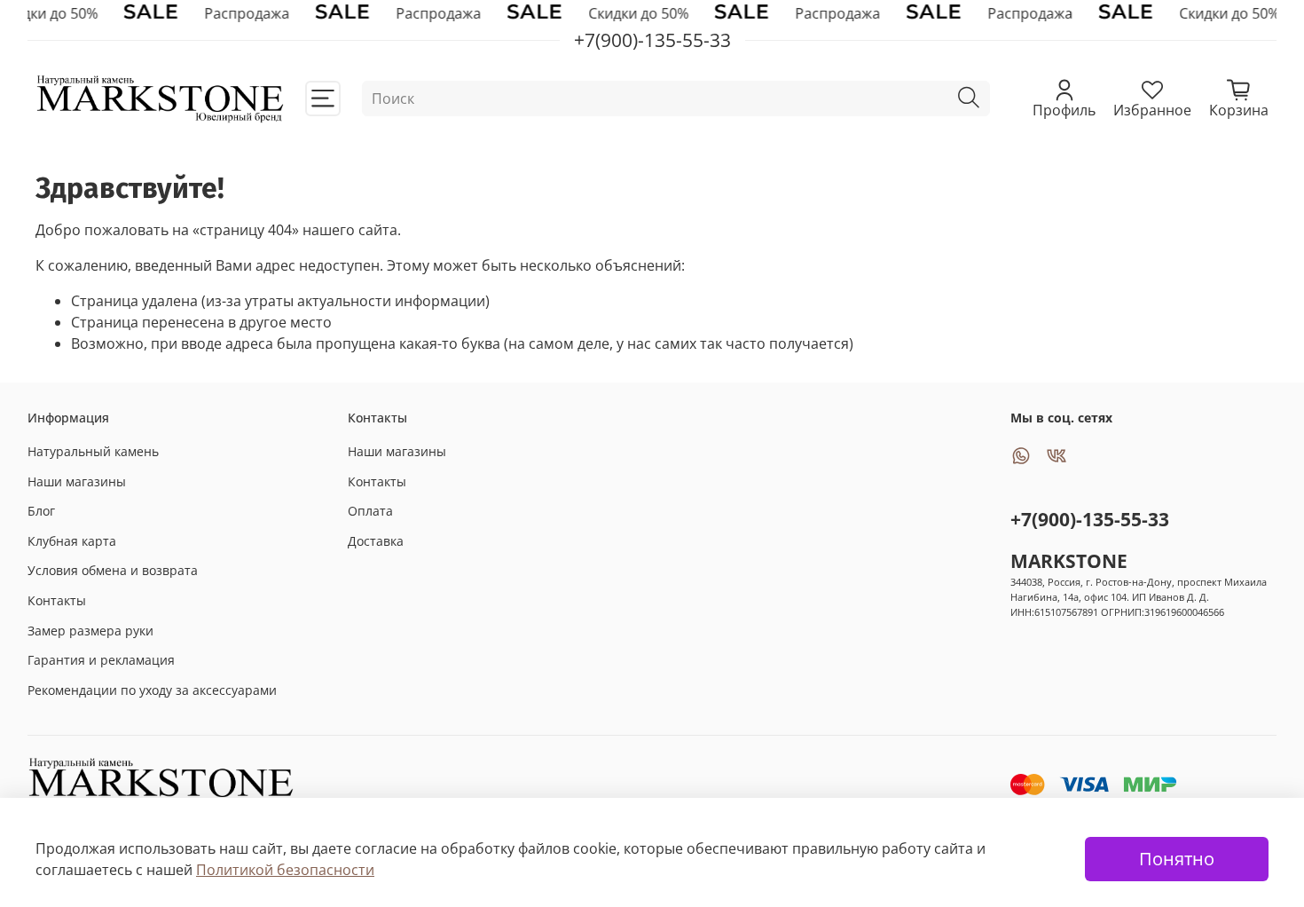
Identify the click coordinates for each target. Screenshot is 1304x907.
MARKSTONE (1068, 560)
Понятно (1176, 859)
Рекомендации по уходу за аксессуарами (152, 690)
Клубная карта (71, 540)
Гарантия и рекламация (101, 659)
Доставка (376, 540)
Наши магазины (76, 481)
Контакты (56, 600)
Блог (41, 510)
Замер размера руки (90, 630)
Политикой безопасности (285, 869)
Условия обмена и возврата (112, 570)
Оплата (370, 510)
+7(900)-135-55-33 (1089, 519)
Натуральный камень (93, 451)
